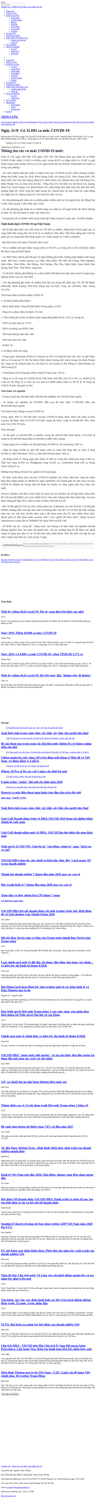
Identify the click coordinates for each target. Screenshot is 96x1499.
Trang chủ (10, 11)
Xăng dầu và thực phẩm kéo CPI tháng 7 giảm (30, 895)
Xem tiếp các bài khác (10, 1394)
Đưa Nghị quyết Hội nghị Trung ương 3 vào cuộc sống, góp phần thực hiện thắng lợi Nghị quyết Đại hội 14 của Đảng (45, 1013)
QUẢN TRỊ (11, 33)
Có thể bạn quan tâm (12, 900)
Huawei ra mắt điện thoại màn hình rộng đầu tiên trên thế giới (41, 792)
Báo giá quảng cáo (8, 1496)
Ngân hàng (15, 18)
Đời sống (14, 54)
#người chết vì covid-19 (31, 560)
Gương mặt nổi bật (18, 40)
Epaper (9, 112)
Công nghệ (15, 29)
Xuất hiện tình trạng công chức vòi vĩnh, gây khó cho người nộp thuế (44, 733)
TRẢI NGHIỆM (12, 47)
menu (3, 2)
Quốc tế (14, 42)
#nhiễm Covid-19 (49, 560)
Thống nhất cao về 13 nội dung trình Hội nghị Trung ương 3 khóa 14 (44, 1105)
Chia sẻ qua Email (87, 122)
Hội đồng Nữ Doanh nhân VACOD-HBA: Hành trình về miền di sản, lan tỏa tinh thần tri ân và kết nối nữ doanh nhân (47, 1201)
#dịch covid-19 (16, 560)
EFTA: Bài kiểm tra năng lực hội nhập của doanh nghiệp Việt (40, 1324)
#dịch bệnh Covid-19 (12, 562)
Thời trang (15, 51)
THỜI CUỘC (11, 13)
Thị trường (15, 27)
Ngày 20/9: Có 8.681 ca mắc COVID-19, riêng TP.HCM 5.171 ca (42, 654)
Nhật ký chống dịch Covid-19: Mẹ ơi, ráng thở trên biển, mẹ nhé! (42, 611)
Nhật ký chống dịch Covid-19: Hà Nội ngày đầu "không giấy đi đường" (46, 675)
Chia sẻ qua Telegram (62, 122)
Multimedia (10, 103)
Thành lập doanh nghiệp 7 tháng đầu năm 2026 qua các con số (40, 874)
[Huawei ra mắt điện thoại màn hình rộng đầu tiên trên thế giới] (31, 787)
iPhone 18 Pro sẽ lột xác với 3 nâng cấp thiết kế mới (34, 771)
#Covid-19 (5, 560)
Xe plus (14, 31)
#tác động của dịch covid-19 (67, 560)
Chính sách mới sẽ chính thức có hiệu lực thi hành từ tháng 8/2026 (43, 1036)
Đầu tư (13, 22)
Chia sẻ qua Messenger (28, 122)
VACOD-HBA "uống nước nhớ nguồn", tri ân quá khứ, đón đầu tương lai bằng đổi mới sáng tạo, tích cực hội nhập (47, 1056)
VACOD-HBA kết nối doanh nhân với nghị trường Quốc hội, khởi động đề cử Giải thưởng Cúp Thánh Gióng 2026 (46, 912)
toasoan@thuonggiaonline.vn (18, 1487)
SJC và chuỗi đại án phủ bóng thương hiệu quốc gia (34, 1081)
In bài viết (75, 122)
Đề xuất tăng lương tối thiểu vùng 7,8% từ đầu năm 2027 (37, 1126)
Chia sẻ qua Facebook (9, 122)
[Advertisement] (48, 580)
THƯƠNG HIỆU (13, 36)
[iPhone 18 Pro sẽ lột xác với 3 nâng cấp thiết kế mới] (27, 766)
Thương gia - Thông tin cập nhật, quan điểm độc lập (21, 7)
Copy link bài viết (8, 124)
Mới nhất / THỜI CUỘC (13, 798)
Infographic (15, 105)
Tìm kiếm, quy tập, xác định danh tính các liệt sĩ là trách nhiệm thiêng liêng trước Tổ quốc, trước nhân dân (46, 1301)
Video (13, 107)
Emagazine (15, 109)
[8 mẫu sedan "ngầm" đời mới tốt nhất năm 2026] (26, 777)
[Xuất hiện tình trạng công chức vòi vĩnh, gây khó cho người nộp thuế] (34, 728)
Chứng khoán (16, 20)
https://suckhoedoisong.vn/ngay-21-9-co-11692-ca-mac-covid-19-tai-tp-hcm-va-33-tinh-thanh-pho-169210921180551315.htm (58, 544)
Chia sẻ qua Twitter (45, 122)
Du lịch (14, 49)
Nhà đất (14, 24)
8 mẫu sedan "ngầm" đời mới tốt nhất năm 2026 (31, 781)
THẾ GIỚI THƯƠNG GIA (17, 38)
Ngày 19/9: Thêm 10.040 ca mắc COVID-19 (28, 632)
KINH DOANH (12, 16)
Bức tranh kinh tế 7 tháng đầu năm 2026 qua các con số (36, 884)
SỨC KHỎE (11, 45)
